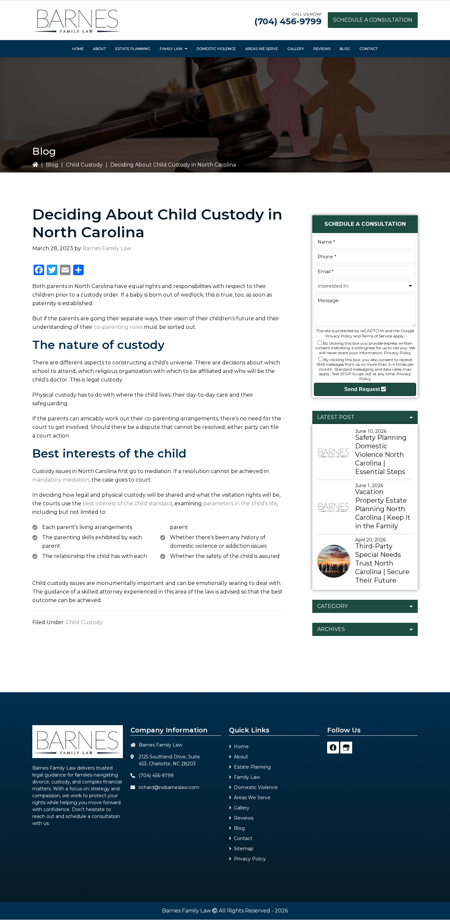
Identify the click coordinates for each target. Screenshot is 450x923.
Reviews (243, 818)
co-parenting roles (118, 327)
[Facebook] (333, 747)
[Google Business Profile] (346, 747)
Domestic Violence (256, 787)
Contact (243, 838)
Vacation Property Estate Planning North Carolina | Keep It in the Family (382, 509)
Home (241, 747)
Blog (52, 165)
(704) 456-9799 (288, 21)
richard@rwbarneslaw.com (169, 787)
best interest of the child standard (127, 503)
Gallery (241, 808)
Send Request (362, 389)
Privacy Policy (338, 335)
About (241, 757)
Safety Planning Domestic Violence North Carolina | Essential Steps (381, 455)
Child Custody (84, 165)
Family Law (247, 777)
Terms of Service (377, 335)
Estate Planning (252, 767)
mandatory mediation (60, 480)
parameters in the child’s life (240, 503)
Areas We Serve (252, 798)
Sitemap (243, 849)
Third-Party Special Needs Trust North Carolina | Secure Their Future (382, 563)
